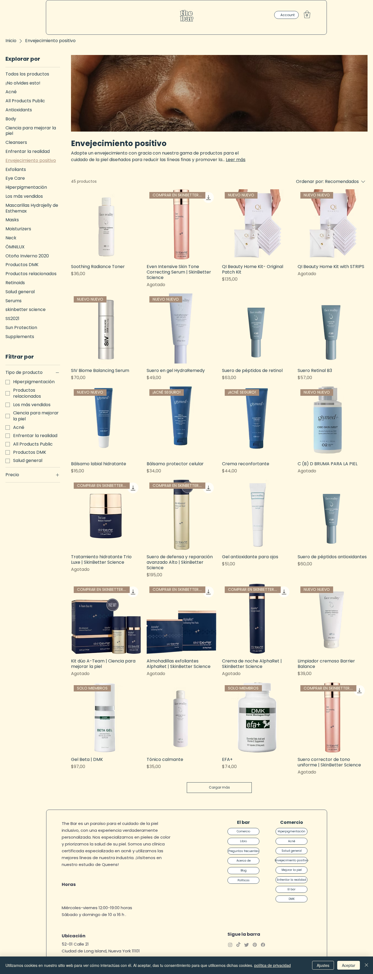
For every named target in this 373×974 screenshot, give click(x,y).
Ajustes (323, 965)
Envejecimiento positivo (291, 860)
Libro (243, 841)
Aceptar (348, 965)
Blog (244, 870)
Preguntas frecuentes (243, 851)
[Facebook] (263, 944)
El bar (291, 889)
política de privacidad (272, 965)
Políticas (244, 880)
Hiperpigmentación (291, 831)
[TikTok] (238, 944)
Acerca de (243, 861)
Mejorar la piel (292, 870)
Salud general (292, 851)
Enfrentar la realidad (291, 880)
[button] (307, 14)
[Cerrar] (366, 965)
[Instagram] (230, 944)
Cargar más (219, 787)
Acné (291, 841)
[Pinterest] (254, 944)
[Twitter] (246, 944)
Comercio (243, 831)
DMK (292, 899)
